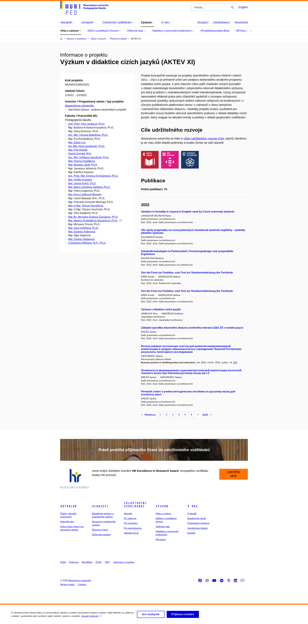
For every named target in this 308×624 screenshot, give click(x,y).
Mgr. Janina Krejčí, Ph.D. (82, 183)
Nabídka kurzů (131, 533)
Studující (202, 22)
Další (205, 414)
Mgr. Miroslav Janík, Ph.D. (83, 164)
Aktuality (128, 513)
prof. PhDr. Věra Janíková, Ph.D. (86, 124)
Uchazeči (100, 506)
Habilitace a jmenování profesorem (172, 30)
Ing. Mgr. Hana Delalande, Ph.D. (86, 146)
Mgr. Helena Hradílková (81, 161)
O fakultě (192, 513)
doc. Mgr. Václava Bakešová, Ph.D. (88, 135)
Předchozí (150, 414)
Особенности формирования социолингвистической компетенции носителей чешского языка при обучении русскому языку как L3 (191, 372)
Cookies (82, 584)
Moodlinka (87, 562)
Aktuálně (68, 506)
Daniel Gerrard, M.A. (79, 153)
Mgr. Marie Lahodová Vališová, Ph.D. (89, 187)
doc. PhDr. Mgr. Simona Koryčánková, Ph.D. (93, 175)
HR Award (242, 30)
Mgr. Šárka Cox (77, 142)
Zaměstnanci (221, 22)
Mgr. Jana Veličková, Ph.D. (83, 228)
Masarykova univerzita (79, 105)
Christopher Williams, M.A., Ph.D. (87, 243)
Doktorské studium (101, 534)
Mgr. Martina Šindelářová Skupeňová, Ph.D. (93, 220)
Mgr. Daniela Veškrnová (81, 231)
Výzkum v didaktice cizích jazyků (161, 309)
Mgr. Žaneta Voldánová (81, 239)
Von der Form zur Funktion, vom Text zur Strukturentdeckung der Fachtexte (187, 272)
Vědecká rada (135, 30)
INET (107, 562)
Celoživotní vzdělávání (135, 504)
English (243, 7)
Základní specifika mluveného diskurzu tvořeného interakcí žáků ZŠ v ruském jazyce (192, 327)
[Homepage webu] (84, 8)
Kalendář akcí (67, 521)
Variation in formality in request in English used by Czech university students (187, 211)
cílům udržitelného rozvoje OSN (204, 138)
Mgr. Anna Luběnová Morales (84, 194)
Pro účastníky (131, 523)
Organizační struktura (198, 523)
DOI (235, 362)
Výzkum (162, 506)
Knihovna (74, 562)
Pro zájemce (130, 518)
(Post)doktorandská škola (215, 30)
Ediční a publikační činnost (103, 30)
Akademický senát (196, 518)
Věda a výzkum (69, 30)
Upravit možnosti (89, 616)
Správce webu (67, 584)
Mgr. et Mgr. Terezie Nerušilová (85, 205)
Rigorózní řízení (100, 529)
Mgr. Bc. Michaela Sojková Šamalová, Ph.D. (93, 217)
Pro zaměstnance (133, 528)
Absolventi (241, 22)
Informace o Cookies (123, 562)
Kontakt (191, 533)
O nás (192, 506)
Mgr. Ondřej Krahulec (80, 179)
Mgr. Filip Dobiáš (77, 150)
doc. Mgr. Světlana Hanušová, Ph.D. (88, 157)
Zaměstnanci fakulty (197, 528)
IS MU (98, 562)
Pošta (63, 562)
